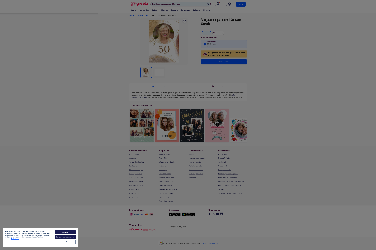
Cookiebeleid (15, 239)
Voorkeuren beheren (65, 242)
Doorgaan (65, 232)
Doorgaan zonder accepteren (65, 237)
